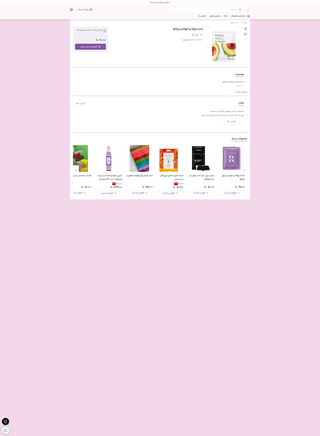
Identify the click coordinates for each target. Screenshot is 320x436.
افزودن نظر (80, 103)
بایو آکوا (195, 34)
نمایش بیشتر (241, 92)
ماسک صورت (234, 23)
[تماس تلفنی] (5, 421)
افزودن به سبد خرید (88, 46)
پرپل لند (244, 23)
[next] (76, 170)
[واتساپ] (5, 430)
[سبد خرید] (71, 9)
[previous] (244, 170)
